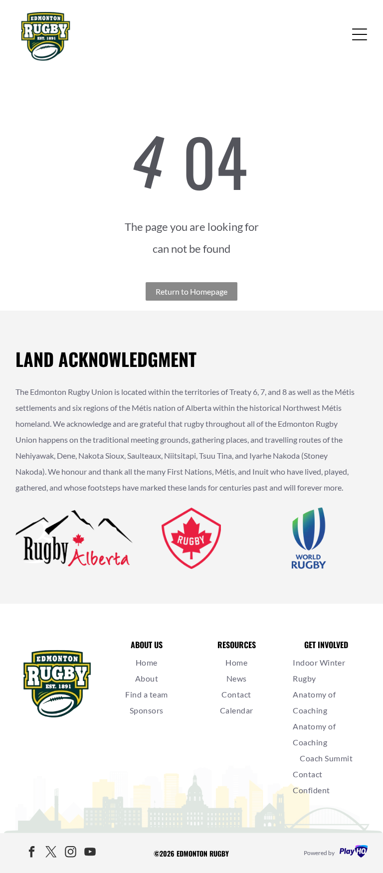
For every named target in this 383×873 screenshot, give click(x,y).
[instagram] (70, 853)
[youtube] (90, 853)
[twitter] (51, 853)
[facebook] (31, 853)
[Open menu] (359, 34)
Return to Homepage (191, 291)
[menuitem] (146, 663)
